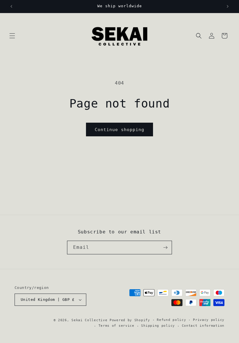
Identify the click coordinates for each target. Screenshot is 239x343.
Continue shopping (119, 129)
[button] (12, 35)
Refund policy (171, 320)
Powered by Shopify (130, 320)
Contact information (203, 326)
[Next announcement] (227, 6)
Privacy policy (208, 320)
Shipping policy (158, 326)
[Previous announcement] (11, 6)
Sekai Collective (89, 320)
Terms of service (116, 326)
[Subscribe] (165, 247)
